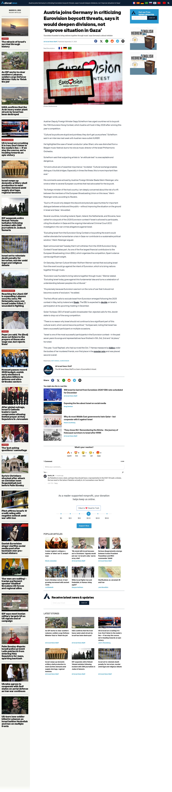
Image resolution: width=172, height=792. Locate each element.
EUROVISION (64, 361)
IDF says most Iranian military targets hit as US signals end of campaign (13, 617)
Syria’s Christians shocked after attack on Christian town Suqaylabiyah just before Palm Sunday (13, 480)
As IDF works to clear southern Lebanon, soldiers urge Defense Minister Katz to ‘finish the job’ (14, 77)
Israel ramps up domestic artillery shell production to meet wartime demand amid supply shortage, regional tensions (14, 186)
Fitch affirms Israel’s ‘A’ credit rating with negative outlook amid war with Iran (14, 514)
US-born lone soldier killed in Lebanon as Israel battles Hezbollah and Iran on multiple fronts (15, 721)
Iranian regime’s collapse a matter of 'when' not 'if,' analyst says (56, 553)
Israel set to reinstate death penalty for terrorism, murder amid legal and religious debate (14, 260)
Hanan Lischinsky (69, 422)
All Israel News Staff (50, 41)
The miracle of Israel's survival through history (14, 44)
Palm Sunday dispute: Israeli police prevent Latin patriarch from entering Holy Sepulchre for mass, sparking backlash (13, 652)
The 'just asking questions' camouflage (14, 449)
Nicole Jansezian (51, 561)
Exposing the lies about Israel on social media (85, 403)
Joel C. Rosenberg (104, 643)
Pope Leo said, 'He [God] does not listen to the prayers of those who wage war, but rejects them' (15, 339)
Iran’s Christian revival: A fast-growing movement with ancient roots (57, 582)
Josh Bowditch (103, 587)
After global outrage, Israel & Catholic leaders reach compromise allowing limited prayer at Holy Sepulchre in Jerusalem (15, 413)
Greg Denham (68, 406)
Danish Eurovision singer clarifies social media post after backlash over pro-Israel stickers (13, 548)
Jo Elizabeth (49, 587)
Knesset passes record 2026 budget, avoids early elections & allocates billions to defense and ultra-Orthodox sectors (14, 375)
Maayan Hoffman (77, 587)
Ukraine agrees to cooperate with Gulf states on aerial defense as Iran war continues (15, 687)
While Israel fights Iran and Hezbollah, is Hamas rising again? (82, 582)
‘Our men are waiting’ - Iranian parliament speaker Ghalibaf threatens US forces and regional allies (14, 583)
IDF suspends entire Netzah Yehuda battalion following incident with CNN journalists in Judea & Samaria (14, 224)
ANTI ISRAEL (55, 361)
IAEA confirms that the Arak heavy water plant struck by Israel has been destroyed (14, 111)
